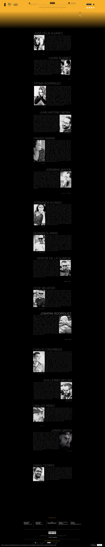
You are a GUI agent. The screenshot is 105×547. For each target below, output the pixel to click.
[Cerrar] (103, 545)
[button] (93, 4)
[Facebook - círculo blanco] (89, 7)
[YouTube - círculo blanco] (93, 7)
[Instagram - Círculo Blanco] (87, 7)
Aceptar (99, 545)
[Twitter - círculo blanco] (91, 7)
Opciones (93, 545)
